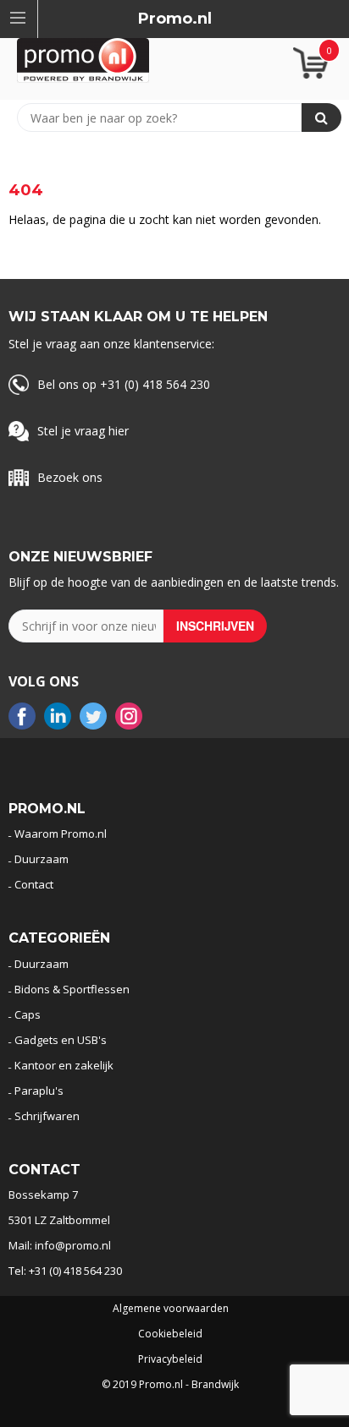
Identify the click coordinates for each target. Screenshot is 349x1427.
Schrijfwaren (47, 1116)
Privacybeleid (170, 1359)
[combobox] (167, 117)
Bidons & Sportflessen (72, 989)
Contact (33, 884)
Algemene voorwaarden (171, 1308)
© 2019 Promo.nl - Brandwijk (170, 1384)
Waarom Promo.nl (60, 833)
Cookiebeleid (170, 1334)
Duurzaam (41, 859)
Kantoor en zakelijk (64, 1065)
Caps (27, 1014)
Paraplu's (39, 1090)
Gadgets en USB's (60, 1039)
